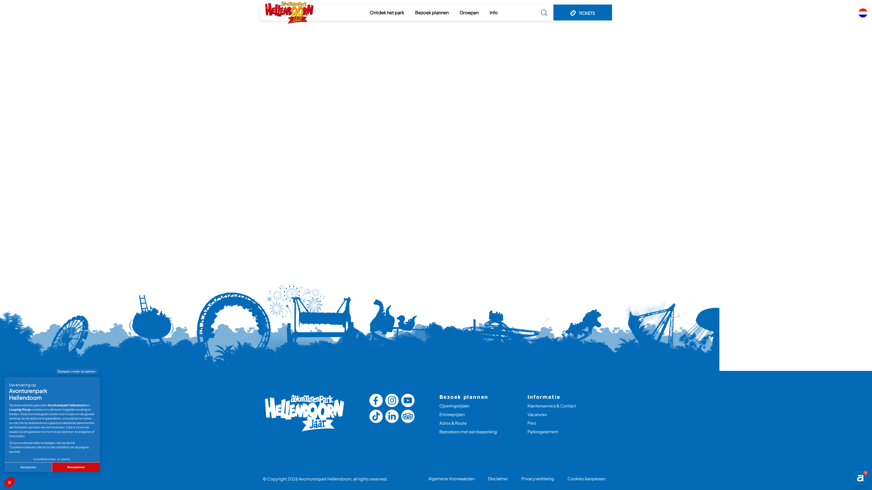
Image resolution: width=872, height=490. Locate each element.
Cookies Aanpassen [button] (586, 478)
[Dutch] (862, 12)
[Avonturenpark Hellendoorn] (289, 12)
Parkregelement (543, 431)
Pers (532, 423)
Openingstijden (454, 405)
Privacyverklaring (537, 478)
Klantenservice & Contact (552, 405)
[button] (387, 12)
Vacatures (537, 414)
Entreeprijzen (452, 414)
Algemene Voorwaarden (451, 478)
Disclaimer (498, 478)
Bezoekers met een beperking (468, 431)
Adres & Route (453, 423)
